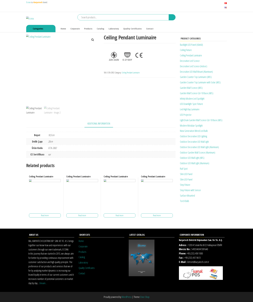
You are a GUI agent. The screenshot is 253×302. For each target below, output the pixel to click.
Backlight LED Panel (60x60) (191, 44)
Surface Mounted (187, 195)
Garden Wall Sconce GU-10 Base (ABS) (196, 93)
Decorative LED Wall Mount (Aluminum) (196, 71)
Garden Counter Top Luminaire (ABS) (196, 77)
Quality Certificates (132, 28)
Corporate (75, 28)
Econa (28, 2)
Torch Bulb (184, 201)
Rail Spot (184, 168)
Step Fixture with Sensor (190, 190)
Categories (38, 28)
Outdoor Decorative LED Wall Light (194, 141)
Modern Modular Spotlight (191, 125)
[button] (92, 39)
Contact (149, 28)
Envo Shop (144, 297)
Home (63, 28)
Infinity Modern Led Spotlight (192, 98)
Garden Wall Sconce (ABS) (191, 87)
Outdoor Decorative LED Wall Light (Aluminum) (199, 147)
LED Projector (186, 114)
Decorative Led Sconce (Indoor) (193, 66)
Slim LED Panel (186, 174)
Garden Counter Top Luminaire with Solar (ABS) (200, 82)
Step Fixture (185, 184)
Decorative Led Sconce (190, 61)
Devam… (43, 283)
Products (88, 28)
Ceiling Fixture (186, 50)
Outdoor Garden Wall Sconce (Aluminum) (197, 152)
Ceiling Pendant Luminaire (131, 72)
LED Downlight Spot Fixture (191, 104)
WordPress (127, 297)
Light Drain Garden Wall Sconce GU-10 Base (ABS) (201, 120)
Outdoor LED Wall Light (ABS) (192, 157)
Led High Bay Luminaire (189, 109)
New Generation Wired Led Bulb (194, 131)
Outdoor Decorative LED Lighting (193, 136)
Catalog (100, 28)
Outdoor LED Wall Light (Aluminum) (194, 163)
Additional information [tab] (98, 123)
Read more (45, 215)
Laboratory (114, 28)
